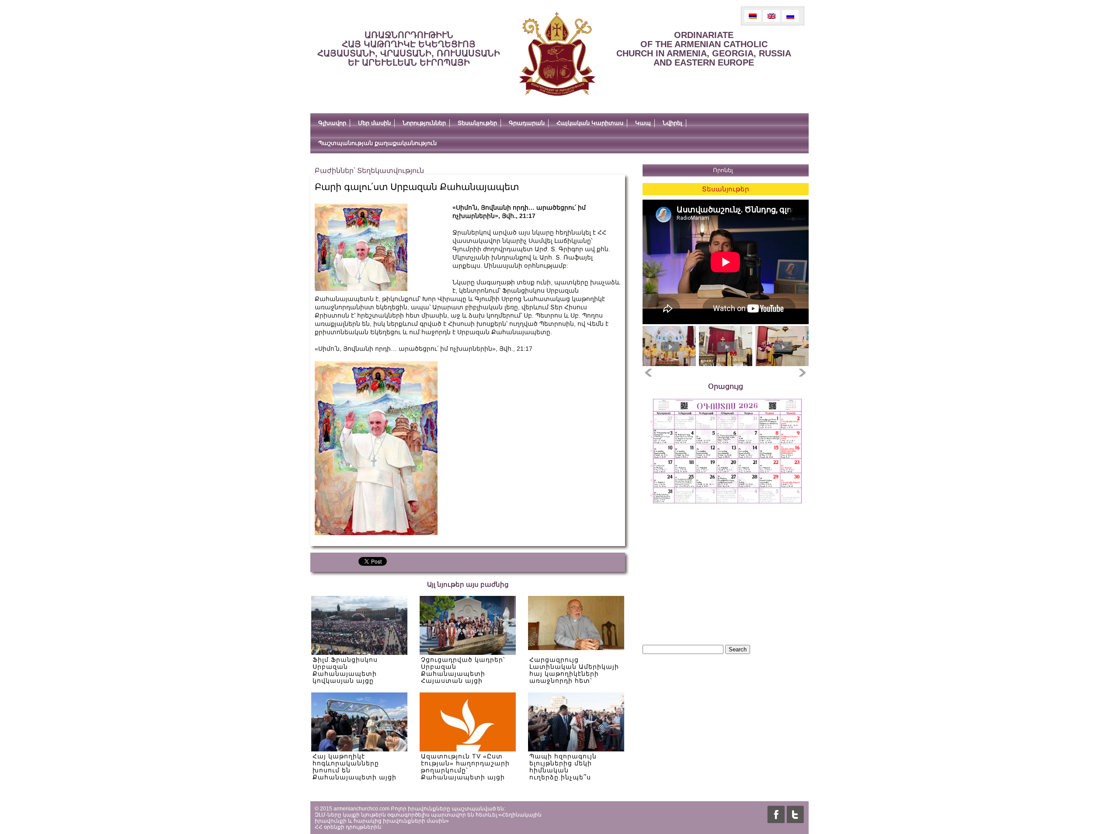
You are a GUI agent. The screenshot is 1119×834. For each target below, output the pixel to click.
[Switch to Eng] (771, 16)
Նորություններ (424, 123)
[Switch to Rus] (790, 16)
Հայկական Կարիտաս (589, 123)
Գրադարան (527, 123)
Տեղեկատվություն (390, 170)
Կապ (643, 123)
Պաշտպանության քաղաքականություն (377, 143)
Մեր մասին (374, 123)
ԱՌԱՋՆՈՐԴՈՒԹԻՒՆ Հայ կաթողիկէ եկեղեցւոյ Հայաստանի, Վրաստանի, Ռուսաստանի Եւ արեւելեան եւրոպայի (408, 48)
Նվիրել (672, 123)
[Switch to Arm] (752, 16)
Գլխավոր (332, 123)
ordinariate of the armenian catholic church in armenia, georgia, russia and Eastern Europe (703, 48)
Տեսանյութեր (477, 123)
